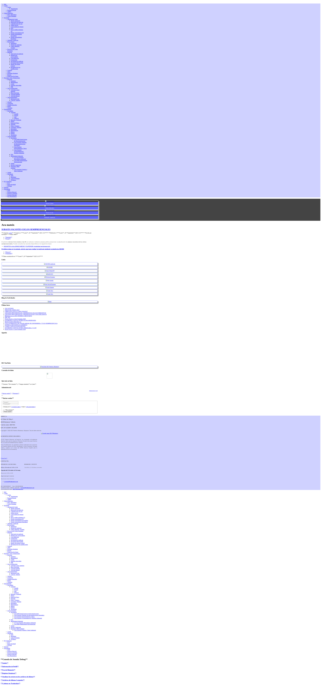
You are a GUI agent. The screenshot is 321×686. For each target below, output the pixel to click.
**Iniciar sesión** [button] (6, 393)
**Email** (8, 238)
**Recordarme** (9, 410)
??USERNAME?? (16, 407)
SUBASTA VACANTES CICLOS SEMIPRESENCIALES (26, 229)
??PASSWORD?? (31, 407)
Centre (10, 233)
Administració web (93, 390)
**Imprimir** (8, 237)
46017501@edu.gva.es (18, 489)
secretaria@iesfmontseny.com (11, 481)
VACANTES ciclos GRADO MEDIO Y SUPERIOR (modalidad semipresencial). (27, 246)
